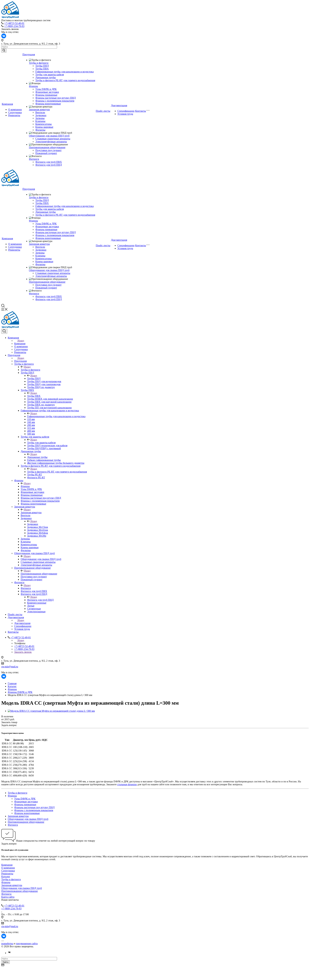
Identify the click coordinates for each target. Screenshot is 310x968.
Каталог (5, 876)
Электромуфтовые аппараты (51, 141)
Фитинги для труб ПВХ (48, 162)
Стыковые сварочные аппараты (52, 138)
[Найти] (3, 51)
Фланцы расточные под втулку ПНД (55, 97)
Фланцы (33, 86)
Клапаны (40, 121)
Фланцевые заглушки (47, 92)
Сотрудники (15, 112)
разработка (7, 943)
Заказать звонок (23, 652)
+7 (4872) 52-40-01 (14, 23)
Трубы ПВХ (42, 68)
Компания (7, 104)
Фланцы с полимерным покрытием (54, 100)
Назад (21, 340)
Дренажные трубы (45, 77)
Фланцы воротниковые (48, 103)
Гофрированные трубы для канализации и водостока (64, 71)
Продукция (28, 54)
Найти (5, 962)
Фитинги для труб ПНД (48, 164)
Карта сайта (7, 896)
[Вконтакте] (9, 952)
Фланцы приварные (46, 95)
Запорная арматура (39, 109)
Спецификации (125, 111)
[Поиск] (4, 331)
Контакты (140, 111)
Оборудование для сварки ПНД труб (49, 135)
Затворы (40, 118)
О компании (15, 109)
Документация (119, 105)
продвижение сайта (27, 943)
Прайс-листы (103, 111)
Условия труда (125, 113)
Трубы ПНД (42, 65)
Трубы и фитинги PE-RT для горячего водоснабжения (65, 80)
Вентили (40, 112)
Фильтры (40, 130)
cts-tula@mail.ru (9, 666)
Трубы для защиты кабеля (49, 74)
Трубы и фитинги (38, 63)
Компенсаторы (43, 124)
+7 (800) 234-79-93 (14, 26)
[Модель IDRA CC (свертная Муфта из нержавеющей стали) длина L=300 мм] (51, 711)
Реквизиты (14, 115)
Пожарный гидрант (46, 153)
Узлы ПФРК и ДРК (46, 89)
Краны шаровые (44, 127)
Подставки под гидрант (48, 150)
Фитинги (34, 159)
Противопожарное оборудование (47, 147)
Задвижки (40, 115)
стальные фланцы (127, 784)
